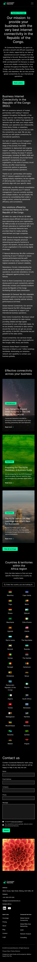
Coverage (5, 918)
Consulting (23, 937)
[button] (32, 3)
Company (5, 787)
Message (5, 802)
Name (4, 771)
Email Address (6, 779)
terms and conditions (16, 821)
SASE (22, 930)
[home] (8, 3)
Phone (4, 795)
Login (4, 937)
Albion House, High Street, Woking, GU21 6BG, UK (17, 891)
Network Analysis (25, 934)
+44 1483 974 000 (8, 897)
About (4, 925)
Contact (4, 933)
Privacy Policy (6, 951)
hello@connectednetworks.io (11, 901)
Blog (3, 929)
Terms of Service (15, 951)
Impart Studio (12, 954)
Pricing (4, 922)
